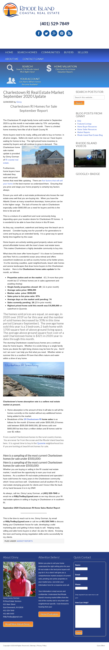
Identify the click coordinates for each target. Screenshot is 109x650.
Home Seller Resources (87, 129)
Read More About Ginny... (18, 624)
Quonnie (41, 443)
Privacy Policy (42, 645)
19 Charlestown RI (32, 419)
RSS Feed (69, 33)
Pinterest (62, 33)
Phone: (78, 585)
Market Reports (25, 541)
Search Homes (27, 52)
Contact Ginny (33, 59)
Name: (78, 565)
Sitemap (32, 645)
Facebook (39, 33)
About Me (11, 59)
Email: (78, 575)
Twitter (46, 33)
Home (9, 52)
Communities (50, 52)
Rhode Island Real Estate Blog (90, 135)
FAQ (79, 121)
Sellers (83, 52)
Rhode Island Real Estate (37, 11)
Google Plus (54, 33)
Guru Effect (101, 645)
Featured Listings (84, 124)
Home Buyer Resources (87, 127)
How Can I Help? (82, 603)
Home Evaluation (49, 614)
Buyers (69, 52)
